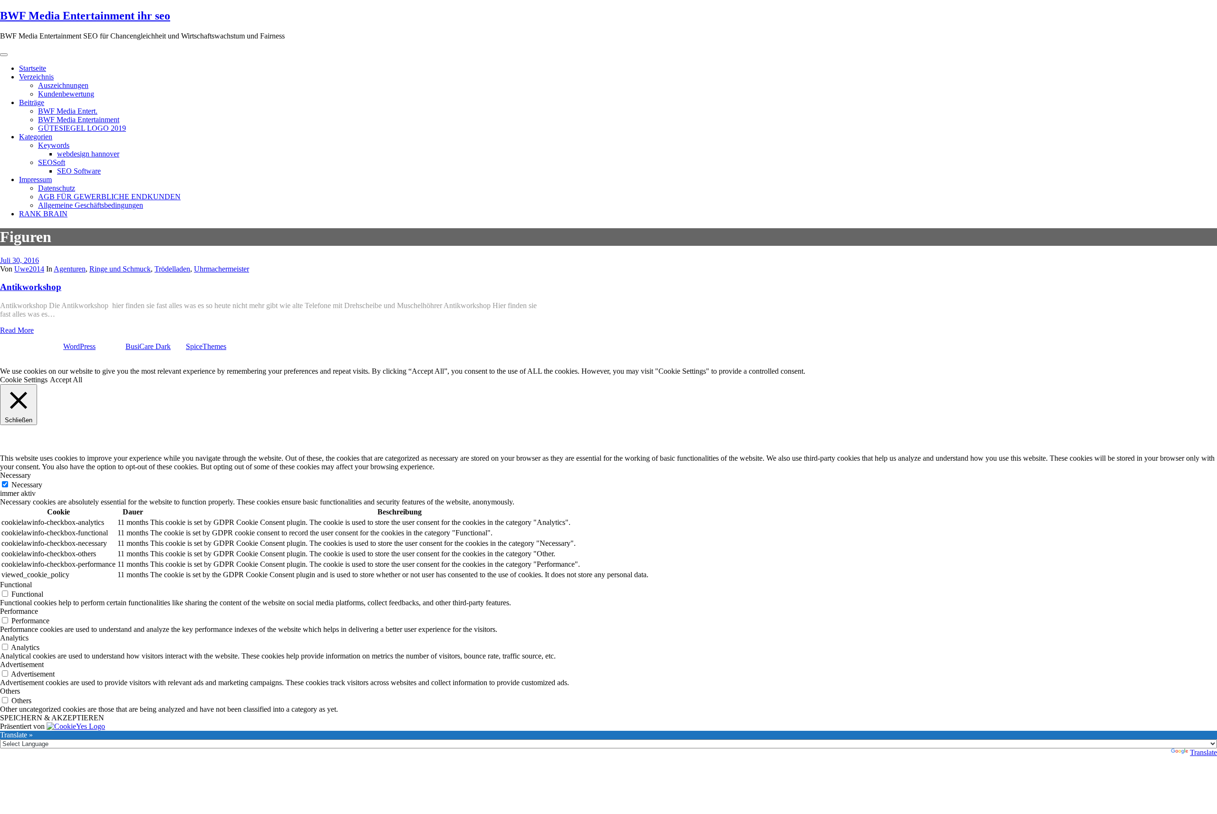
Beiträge (31, 102)
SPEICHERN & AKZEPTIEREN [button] (52, 718)
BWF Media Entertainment (78, 120)
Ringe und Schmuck (120, 269)
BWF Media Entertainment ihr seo (85, 16)
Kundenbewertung (66, 94)
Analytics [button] (14, 638)
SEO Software (79, 171)
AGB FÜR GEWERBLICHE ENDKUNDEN (109, 197)
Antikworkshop (30, 287)
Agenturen (70, 269)
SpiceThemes (206, 346)
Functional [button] (16, 585)
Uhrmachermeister (221, 269)
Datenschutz (56, 188)
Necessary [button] (15, 475)
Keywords (53, 145)
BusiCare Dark (148, 346)
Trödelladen (172, 269)
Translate (1203, 752)
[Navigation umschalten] (4, 54)
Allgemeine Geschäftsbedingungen (90, 205)
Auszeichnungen (63, 85)
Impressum (35, 179)
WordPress (79, 346)
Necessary (26, 485)
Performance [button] (19, 611)
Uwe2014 (29, 269)
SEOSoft (51, 162)
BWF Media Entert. (67, 111)
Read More (17, 330)
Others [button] (10, 691)
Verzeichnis (36, 77)
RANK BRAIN (43, 214)
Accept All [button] (66, 380)
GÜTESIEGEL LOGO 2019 (82, 128)
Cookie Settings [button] (24, 380)
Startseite (32, 68)
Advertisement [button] (22, 664)
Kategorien (35, 137)
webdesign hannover (88, 154)
